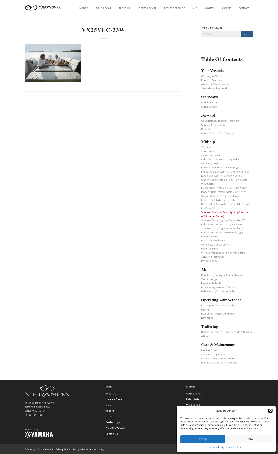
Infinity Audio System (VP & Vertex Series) (224, 171)
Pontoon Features (211, 80)
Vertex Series (194, 393)
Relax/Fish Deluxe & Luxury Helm (220, 159)
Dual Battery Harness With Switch (220, 287)
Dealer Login (113, 422)
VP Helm (206, 147)
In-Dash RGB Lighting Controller (219, 200)
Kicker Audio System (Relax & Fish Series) (224, 188)
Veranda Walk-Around (214, 88)
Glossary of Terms (211, 76)
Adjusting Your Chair (212, 256)
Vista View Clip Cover (213, 354)
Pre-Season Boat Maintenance (218, 358)
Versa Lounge (209, 279)
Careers (110, 416)
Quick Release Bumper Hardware (220, 120)
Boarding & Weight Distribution (218, 313)
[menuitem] (84, 8)
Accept (203, 439)
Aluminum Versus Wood (215, 84)
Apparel (110, 410)
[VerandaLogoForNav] (43, 8)
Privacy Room (209, 261)
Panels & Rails (209, 102)
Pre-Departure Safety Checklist (219, 305)
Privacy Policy (233, 447)
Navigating (207, 317)
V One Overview (210, 155)
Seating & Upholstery (213, 125)
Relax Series (193, 399)
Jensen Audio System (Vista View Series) (224, 192)
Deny (250, 439)
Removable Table (211, 283)
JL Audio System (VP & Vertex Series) (221, 175)
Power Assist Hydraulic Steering (219, 167)
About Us (111, 393)
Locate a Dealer (114, 399)
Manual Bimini (209, 236)
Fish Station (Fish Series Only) (218, 291)
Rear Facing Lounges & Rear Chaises (222, 275)
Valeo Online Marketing (92, 449)
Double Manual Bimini (213, 240)
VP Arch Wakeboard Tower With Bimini (223, 252)
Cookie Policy (217, 447)
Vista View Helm (210, 163)
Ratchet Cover (209, 350)
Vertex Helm (208, 151)
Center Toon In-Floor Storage (217, 133)
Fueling (205, 309)
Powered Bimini (210, 248)
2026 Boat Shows (115, 428)
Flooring (205, 129)
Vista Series (193, 405)
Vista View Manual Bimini (215, 244)
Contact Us (112, 433)
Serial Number (209, 106)
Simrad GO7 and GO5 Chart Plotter (221, 196)
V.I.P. (108, 405)
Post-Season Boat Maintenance (219, 362)
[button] (270, 411)
